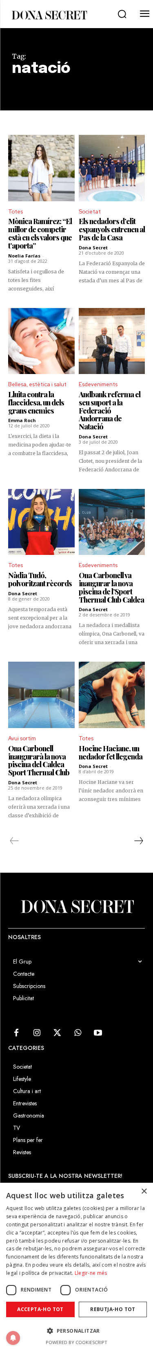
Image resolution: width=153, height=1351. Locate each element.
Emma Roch (22, 420)
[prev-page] (14, 841)
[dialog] (76, 1267)
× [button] (144, 1191)
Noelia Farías (24, 256)
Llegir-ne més (91, 1273)
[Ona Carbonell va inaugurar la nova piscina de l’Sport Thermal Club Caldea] (112, 522)
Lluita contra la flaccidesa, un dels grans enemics (36, 402)
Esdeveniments (98, 384)
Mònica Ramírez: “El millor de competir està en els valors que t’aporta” (40, 233)
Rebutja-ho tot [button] (112, 1309)
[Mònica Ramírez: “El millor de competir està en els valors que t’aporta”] (41, 168)
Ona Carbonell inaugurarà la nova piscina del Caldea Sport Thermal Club (38, 760)
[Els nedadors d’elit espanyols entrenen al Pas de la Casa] (112, 168)
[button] (122, 14)
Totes (15, 211)
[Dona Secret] (49, 15)
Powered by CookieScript (76, 1342)
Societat (90, 211)
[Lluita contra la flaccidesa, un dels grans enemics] (41, 341)
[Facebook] (16, 1033)
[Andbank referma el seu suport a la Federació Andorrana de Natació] (112, 341)
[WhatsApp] (77, 1033)
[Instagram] (37, 1033)
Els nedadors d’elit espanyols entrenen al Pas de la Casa (112, 229)
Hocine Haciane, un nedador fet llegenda (110, 752)
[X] (57, 1033)
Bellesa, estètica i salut (37, 384)
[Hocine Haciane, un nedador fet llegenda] (112, 695)
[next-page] (138, 841)
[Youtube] (98, 1033)
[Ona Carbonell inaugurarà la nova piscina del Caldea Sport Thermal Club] (41, 695)
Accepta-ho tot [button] (40, 1309)
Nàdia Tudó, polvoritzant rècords (40, 579)
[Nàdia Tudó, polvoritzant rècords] (41, 522)
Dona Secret (93, 247)
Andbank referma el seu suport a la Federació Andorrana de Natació (109, 410)
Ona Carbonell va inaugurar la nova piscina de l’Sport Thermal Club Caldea (111, 587)
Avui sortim (22, 738)
